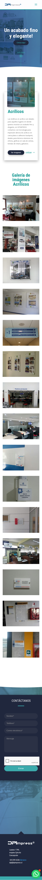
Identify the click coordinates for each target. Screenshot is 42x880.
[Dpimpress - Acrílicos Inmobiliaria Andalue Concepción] (21, 220)
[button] (36, 874)
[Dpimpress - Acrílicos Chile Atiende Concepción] (21, 438)
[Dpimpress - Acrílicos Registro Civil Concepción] (21, 407)
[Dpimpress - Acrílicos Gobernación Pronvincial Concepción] (21, 594)
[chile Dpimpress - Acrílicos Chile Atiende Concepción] (21, 470)
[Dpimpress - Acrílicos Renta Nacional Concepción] (21, 283)
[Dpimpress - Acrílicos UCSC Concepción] (21, 532)
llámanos (23, 860)
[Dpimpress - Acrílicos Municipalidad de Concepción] (21, 563)
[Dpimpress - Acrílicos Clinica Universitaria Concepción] (21, 501)
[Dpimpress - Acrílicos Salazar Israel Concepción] (21, 251)
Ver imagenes (16, 152)
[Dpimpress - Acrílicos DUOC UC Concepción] (21, 626)
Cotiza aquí (21, 42)
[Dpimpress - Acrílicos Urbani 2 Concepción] (21, 376)
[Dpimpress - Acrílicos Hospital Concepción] (21, 345)
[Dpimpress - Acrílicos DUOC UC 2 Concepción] (21, 657)
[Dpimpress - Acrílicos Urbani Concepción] (21, 314)
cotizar (29, 152)
